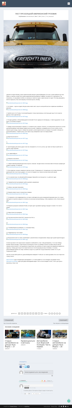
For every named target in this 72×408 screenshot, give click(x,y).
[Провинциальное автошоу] (28, 334)
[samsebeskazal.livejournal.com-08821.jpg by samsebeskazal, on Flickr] (17, 229)
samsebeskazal (30, 16)
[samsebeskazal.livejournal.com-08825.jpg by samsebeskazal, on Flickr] (17, 214)
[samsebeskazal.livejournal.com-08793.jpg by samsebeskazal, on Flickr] (17, 155)
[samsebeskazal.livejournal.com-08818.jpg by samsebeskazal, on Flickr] (17, 219)
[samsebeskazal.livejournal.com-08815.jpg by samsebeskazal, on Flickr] (17, 209)
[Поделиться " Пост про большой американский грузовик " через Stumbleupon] (36, 313)
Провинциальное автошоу (28, 342)
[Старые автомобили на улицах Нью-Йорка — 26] (60, 334)
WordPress (27, 406)
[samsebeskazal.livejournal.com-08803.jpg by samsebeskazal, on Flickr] (17, 133)
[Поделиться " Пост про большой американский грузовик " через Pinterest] (27, 313)
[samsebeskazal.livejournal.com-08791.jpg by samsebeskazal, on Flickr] (17, 138)
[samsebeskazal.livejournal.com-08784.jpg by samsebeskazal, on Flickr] (17, 183)
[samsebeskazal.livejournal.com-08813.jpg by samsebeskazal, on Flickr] (17, 202)
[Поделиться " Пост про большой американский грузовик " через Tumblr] (24, 313)
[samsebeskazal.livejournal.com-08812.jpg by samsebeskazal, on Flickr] (17, 194)
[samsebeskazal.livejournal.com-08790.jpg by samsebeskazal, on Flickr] (17, 150)
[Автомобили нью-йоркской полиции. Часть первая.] (44, 334)
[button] (21, 367)
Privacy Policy (54, 406)
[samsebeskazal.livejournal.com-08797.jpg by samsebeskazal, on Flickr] (17, 143)
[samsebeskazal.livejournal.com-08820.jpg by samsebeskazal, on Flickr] (17, 224)
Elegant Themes (13, 406)
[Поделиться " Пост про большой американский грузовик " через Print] (41, 313)
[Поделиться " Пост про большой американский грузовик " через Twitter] (22, 313)
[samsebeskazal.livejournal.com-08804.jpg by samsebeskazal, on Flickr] (17, 173)
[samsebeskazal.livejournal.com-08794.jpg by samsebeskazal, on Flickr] (17, 116)
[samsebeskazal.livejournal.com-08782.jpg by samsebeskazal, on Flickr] (17, 167)
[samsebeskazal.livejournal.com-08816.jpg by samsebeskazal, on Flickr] (17, 103)
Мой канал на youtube (11, 261)
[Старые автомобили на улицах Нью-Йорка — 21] (12, 334)
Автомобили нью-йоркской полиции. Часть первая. (43, 344)
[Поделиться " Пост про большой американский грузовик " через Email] (38, 313)
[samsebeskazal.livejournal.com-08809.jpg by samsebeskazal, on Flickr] (17, 189)
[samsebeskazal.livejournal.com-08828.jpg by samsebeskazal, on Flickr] (17, 234)
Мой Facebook (10, 259)
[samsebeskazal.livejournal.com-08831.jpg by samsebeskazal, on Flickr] (17, 239)
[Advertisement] (36, 82)
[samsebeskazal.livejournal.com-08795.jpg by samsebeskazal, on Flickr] (17, 123)
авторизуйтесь (23, 361)
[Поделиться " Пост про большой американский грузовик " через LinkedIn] (30, 313)
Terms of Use (47, 406)
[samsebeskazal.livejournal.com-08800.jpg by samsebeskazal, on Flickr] (17, 109)
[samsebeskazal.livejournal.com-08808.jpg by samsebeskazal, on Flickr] (17, 178)
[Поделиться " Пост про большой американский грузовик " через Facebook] (19, 313)
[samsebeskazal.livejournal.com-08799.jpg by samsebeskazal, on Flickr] (17, 160)
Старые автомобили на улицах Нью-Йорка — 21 (11, 344)
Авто (43, 16)
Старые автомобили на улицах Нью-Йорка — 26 (59, 344)
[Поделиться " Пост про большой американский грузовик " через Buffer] (33, 313)
